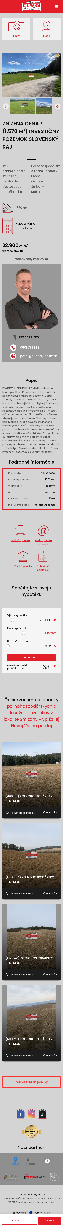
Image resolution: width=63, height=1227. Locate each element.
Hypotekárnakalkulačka (25, 225)
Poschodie (14, 473)
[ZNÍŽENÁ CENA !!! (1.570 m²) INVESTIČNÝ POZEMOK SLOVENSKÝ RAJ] (31, 96)
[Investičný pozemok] (23, 106)
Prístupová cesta (18, 504)
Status (12, 492)
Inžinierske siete (17, 498)
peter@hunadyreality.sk (38, 356)
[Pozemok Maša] (49, 106)
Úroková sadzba (17, 641)
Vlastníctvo (15, 485)
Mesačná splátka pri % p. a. (18, 667)
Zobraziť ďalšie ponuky (32, 1082)
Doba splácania (17, 628)
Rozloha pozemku (19, 479)
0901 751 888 (30, 347)
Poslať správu (19, 1220)
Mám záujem (31, 657)
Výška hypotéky (17, 615)
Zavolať (49, 1220)
